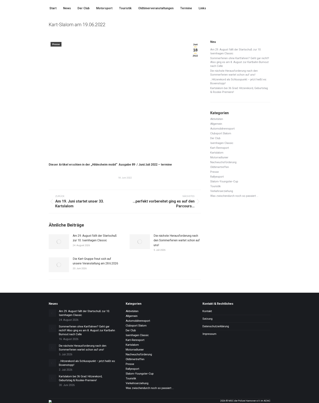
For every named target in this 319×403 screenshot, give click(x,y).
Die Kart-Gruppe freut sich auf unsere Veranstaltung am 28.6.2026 (95, 261)
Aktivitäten (216, 119)
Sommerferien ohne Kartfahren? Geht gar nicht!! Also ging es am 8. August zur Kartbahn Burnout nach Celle (239, 62)
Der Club (215, 138)
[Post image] (59, 241)
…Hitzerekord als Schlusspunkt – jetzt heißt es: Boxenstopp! (238, 81)
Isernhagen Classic (221, 143)
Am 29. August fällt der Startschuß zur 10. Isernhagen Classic (95, 238)
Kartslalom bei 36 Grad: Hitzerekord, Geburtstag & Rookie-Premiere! (239, 90)
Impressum (209, 334)
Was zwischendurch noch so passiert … (234, 196)
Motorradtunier (219, 157)
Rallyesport (217, 176)
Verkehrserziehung (221, 191)
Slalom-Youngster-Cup (224, 181)
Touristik (215, 186)
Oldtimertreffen (219, 167)
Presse (56, 44)
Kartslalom (216, 152)
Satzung (207, 318)
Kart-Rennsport (219, 147)
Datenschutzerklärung (216, 326)
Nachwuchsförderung (223, 162)
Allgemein (216, 123)
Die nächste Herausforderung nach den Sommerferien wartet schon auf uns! (177, 240)
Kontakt (207, 311)
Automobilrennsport (222, 128)
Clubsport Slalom (220, 133)
